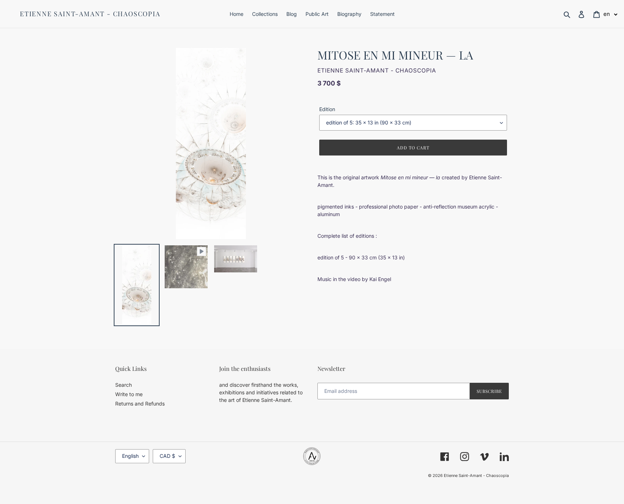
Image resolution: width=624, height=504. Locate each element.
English (130, 456)
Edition (327, 109)
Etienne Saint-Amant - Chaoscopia (90, 14)
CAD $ (167, 456)
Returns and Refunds (140, 403)
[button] (610, 14)
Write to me (129, 394)
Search (123, 385)
